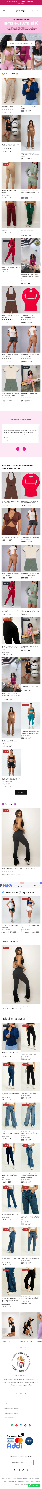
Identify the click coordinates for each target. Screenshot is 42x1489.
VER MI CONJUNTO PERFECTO (21, 43)
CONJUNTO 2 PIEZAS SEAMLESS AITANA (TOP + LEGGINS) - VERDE (30, 732)
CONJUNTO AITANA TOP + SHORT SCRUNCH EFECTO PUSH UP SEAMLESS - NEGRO (11, 779)
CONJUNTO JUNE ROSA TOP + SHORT (29, 394)
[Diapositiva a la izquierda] (16, 1347)
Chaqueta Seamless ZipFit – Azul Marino (30, 107)
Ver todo (21, 792)
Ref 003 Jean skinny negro (28, 1054)
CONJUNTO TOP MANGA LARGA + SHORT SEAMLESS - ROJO (30, 316)
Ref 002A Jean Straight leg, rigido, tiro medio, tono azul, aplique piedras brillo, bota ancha (11, 1300)
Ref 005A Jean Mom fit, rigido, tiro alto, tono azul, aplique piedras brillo (30, 1217)
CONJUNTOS (6, 1341)
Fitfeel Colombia (10, 1478)
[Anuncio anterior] (4, 2)
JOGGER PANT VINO (7, 230)
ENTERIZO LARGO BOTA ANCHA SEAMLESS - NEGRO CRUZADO (18, 868)
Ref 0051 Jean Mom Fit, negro (29, 1093)
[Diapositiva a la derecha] (25, 1347)
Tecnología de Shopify (21, 1478)
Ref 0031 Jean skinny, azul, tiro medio (10, 1093)
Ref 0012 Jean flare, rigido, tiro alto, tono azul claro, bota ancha (10, 1132)
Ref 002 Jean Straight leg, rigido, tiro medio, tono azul (11, 1258)
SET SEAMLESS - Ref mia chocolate (11, 537)
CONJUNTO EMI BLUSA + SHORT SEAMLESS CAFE (10, 316)
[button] (4, 11)
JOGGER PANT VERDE (27, 230)
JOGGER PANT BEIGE (7, 107)
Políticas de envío (10, 1418)
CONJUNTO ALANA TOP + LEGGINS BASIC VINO (11, 268)
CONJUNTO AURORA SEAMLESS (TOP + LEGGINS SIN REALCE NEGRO (10, 647)
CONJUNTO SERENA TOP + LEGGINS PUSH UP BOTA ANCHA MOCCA (30, 154)
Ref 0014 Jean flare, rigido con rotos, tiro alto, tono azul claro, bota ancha (29, 1133)
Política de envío (35, 1481)
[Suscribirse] (31, 1462)
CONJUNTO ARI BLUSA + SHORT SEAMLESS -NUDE (30, 355)
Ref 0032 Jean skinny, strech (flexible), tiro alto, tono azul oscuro (10, 1175)
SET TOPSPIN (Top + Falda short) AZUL (30, 926)
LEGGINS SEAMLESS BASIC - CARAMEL (9, 191)
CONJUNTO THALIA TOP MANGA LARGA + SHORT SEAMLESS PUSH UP (30, 276)
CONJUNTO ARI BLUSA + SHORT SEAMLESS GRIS (10, 355)
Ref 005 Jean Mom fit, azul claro (30, 1258)
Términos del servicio (23, 1481)
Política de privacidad (10, 1481)
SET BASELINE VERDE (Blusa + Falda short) (10, 926)
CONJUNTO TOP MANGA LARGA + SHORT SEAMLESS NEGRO (11, 145)
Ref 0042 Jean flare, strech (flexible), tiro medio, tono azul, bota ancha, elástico (30, 1175)
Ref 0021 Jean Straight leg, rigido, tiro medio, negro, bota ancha (30, 1297)
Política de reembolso (34, 1478)
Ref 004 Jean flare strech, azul (10, 1214)
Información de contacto (22, 1484)
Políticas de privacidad (11, 1408)
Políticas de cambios (11, 1413)
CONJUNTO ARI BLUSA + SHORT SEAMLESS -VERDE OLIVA (10, 394)
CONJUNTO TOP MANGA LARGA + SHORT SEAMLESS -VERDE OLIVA (30, 191)
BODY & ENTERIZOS (26, 1341)
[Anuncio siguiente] (38, 2)
